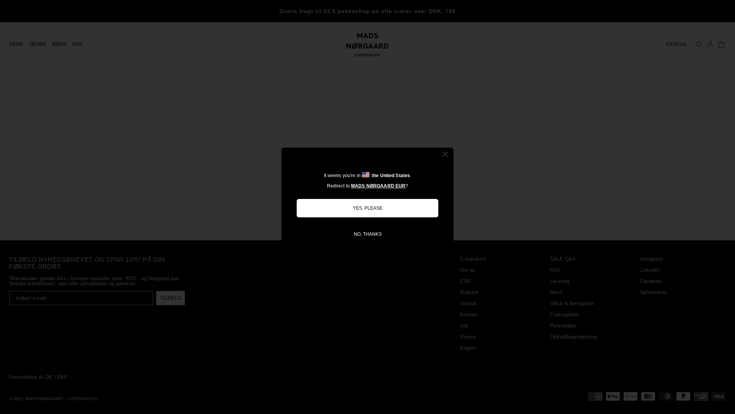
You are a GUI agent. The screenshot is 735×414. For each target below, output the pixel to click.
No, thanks (368, 234)
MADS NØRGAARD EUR (378, 186)
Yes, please (367, 208)
